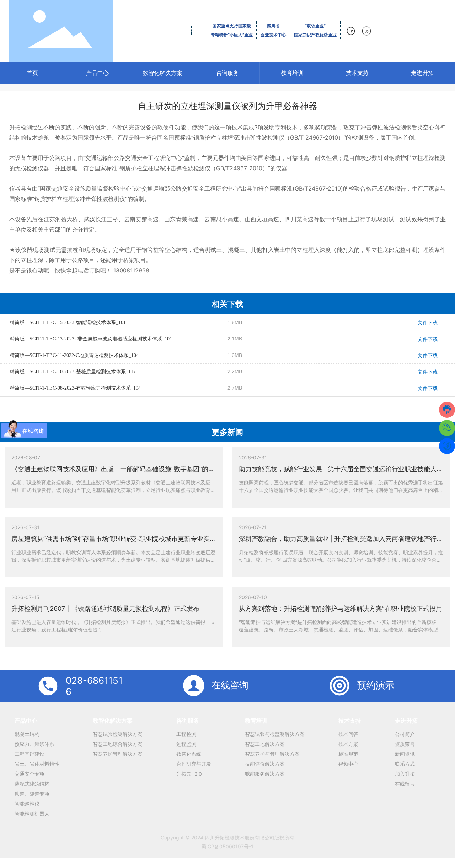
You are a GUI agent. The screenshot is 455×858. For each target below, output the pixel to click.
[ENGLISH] (351, 31)
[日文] (367, 31)
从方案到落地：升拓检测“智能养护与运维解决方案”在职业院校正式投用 (340, 608)
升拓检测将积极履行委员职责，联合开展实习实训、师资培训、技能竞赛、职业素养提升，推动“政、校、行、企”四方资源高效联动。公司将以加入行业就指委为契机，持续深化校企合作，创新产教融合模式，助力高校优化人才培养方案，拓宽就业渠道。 (341, 559)
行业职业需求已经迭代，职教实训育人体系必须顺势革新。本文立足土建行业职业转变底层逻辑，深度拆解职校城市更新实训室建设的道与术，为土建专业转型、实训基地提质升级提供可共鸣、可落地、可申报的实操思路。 (113, 559)
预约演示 (375, 685)
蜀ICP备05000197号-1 (227, 846)
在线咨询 (230, 685)
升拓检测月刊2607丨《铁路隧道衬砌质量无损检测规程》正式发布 (105, 608)
